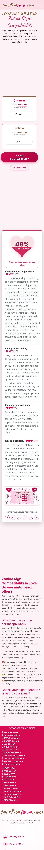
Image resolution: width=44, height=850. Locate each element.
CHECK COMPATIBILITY (19, 157)
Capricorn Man (11, 794)
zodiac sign (22, 104)
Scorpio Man (10, 788)
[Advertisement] (22, 69)
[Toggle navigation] (39, 5)
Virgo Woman (10, 747)
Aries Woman (10, 732)
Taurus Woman (11, 735)
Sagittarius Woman (13, 755)
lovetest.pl (20, 820)
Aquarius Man (11, 797)
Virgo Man (9, 782)
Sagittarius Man (12, 791)
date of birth (20, 107)
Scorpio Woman (11, 752)
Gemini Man (9, 774)
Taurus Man (9, 771)
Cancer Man (10, 777)
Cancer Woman (11, 741)
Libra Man (9, 785)
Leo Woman (9, 744)
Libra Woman (10, 750)
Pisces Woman (11, 764)
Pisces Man (9, 800)
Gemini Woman (10, 738)
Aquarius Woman (12, 761)
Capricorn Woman (13, 758)
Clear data (20, 167)
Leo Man (8, 779)
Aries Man (8, 768)
